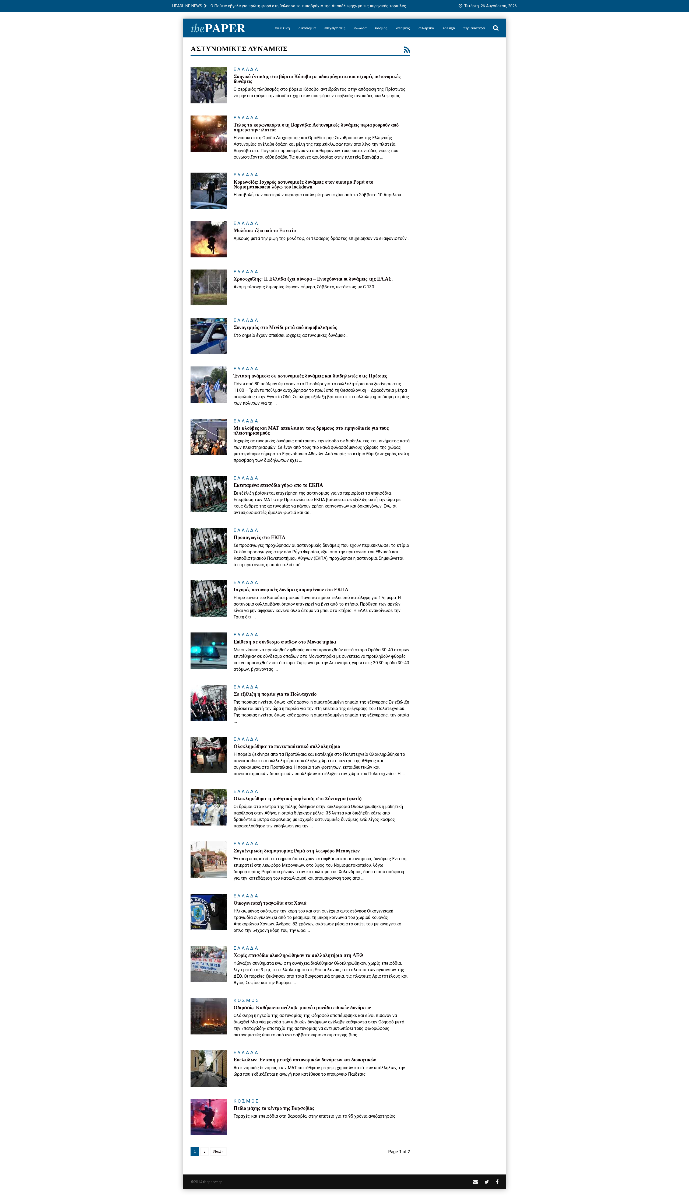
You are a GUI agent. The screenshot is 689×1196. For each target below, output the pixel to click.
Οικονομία (307, 28)
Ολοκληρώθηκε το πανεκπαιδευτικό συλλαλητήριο (287, 746)
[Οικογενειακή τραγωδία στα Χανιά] (209, 912)
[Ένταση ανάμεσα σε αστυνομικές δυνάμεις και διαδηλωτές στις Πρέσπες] (209, 384)
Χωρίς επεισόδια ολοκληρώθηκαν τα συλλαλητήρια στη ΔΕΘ (298, 955)
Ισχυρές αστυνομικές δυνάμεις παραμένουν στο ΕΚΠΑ (291, 589)
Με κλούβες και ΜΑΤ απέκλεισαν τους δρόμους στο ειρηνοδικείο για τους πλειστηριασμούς (311, 430)
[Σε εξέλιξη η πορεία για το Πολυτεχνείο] (209, 703)
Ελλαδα (246, 69)
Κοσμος (247, 1000)
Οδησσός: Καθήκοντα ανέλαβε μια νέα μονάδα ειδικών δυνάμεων (302, 1007)
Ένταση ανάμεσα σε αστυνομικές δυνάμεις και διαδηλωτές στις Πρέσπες (310, 376)
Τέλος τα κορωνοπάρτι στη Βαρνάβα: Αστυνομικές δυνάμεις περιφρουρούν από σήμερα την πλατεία (316, 127)
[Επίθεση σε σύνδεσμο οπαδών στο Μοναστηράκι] (209, 650)
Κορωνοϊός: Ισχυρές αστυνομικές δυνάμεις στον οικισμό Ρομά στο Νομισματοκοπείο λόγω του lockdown (303, 184)
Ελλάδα (360, 28)
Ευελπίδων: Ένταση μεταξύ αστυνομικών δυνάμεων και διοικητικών (305, 1059)
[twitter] (486, 1182)
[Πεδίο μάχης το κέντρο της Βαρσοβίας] (209, 1117)
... (381, 157)
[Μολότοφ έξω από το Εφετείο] (209, 239)
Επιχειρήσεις (335, 28)
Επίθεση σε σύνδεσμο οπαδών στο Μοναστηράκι (285, 642)
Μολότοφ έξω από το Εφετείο (265, 230)
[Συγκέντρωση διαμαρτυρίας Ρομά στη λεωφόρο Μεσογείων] (209, 859)
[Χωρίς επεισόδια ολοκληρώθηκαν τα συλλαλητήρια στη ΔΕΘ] (209, 964)
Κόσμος (381, 28)
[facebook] (497, 1182)
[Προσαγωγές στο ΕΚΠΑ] (209, 546)
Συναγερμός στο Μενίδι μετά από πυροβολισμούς (285, 327)
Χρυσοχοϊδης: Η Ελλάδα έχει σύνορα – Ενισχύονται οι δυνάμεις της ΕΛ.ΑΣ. (313, 279)
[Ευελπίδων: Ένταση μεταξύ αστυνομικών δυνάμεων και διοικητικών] (209, 1068)
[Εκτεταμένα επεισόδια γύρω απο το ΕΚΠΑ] (209, 494)
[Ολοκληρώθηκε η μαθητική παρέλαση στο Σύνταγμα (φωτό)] (209, 807)
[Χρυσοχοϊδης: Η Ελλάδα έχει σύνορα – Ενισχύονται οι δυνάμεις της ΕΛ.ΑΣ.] (209, 288)
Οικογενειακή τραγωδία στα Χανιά (270, 903)
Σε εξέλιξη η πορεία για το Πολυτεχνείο (275, 694)
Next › (218, 1151)
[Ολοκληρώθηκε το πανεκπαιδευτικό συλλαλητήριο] (209, 755)
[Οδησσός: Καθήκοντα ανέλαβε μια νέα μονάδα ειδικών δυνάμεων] (209, 1016)
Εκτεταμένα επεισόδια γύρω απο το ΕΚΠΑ (278, 485)
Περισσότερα (474, 28)
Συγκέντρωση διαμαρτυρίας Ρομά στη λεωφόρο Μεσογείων (297, 851)
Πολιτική (282, 28)
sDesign (449, 28)
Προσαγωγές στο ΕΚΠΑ (259, 537)
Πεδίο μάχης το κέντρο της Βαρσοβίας (274, 1108)
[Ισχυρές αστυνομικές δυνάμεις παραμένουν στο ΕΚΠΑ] (209, 598)
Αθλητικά (426, 28)
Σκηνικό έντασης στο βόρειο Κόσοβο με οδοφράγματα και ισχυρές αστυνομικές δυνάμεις (317, 79)
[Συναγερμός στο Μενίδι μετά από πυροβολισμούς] (209, 336)
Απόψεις (403, 28)
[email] (475, 1182)
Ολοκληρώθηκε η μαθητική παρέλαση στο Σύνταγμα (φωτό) (297, 798)
